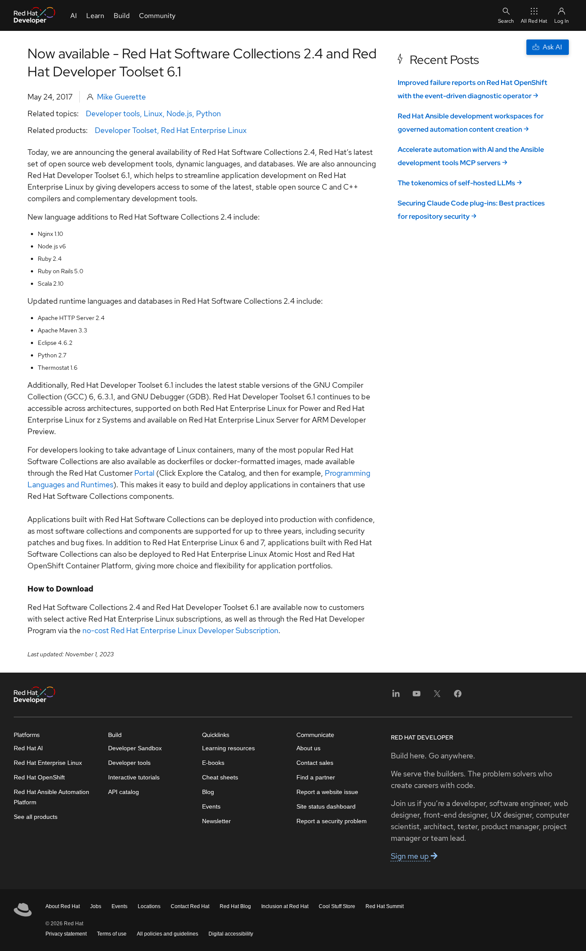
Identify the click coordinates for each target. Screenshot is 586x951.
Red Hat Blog (235, 906)
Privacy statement (66, 934)
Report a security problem (331, 821)
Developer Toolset (126, 130)
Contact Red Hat (190, 906)
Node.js (179, 113)
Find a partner (315, 777)
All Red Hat (534, 21)
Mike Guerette (121, 97)
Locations (149, 906)
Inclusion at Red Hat (284, 906)
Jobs (95, 906)
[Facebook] (458, 696)
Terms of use (112, 934)
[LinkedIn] (396, 696)
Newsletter (216, 821)
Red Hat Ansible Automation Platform (51, 797)
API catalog (123, 791)
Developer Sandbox (135, 748)
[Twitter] (437, 696)
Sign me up (411, 856)
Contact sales (314, 762)
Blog (208, 791)
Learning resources (228, 748)
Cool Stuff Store (337, 906)
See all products (35, 816)
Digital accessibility (230, 934)
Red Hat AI (28, 748)
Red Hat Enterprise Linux (204, 130)
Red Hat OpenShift (39, 777)
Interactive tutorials (134, 777)
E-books (213, 762)
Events (211, 806)
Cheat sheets (220, 777)
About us (308, 748)
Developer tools (113, 113)
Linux (153, 113)
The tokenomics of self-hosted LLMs (456, 182)
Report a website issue (327, 791)
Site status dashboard (326, 806)
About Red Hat (62, 906)
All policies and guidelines (167, 934)
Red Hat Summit (384, 906)
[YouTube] (416, 696)
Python (208, 113)
